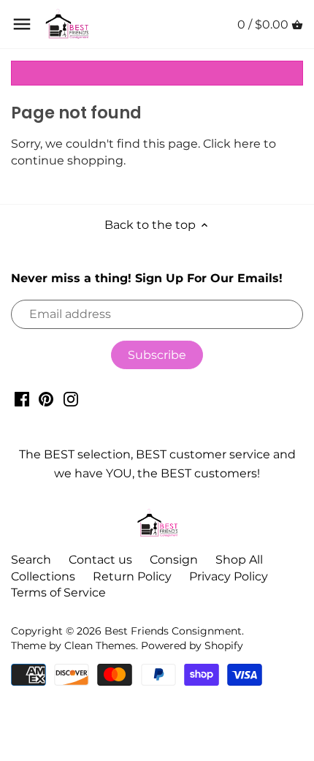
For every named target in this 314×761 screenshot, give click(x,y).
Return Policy (132, 576)
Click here (232, 144)
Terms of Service (58, 592)
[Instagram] (71, 399)
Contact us (100, 560)
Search (31, 560)
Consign (174, 560)
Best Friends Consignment (173, 630)
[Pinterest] (46, 399)
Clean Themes (100, 645)
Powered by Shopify (192, 645)
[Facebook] (22, 399)
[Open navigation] (22, 24)
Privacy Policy (228, 576)
